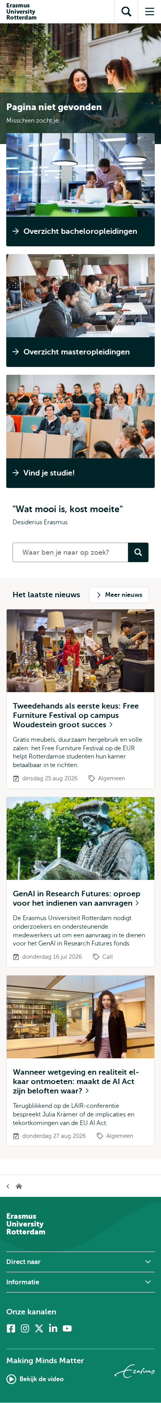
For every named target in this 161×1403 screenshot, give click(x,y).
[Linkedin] (53, 1328)
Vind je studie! (49, 472)
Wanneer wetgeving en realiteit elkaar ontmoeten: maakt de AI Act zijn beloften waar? (76, 1081)
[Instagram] (25, 1328)
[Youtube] (67, 1328)
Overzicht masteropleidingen (76, 351)
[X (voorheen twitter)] (39, 1328)
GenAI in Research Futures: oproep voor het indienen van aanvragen (76, 898)
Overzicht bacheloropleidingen (80, 231)
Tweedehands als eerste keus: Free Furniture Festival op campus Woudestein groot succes (76, 715)
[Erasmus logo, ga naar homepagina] (134, 1371)
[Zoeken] (138, 552)
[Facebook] (11, 1328)
